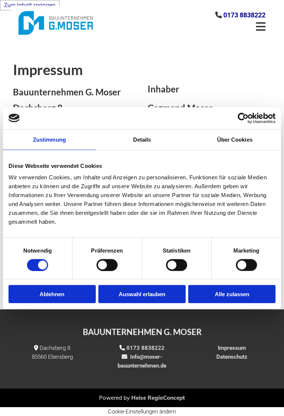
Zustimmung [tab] (49, 139)
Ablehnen (52, 294)
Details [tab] (142, 139)
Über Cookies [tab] (235, 139)
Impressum (232, 348)
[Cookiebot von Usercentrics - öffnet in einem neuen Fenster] (243, 118)
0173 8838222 (244, 15)
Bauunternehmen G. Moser (142, 332)
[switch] (107, 265)
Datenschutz (231, 357)
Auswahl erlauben (142, 294)
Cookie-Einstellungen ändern (142, 411)
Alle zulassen (232, 294)
